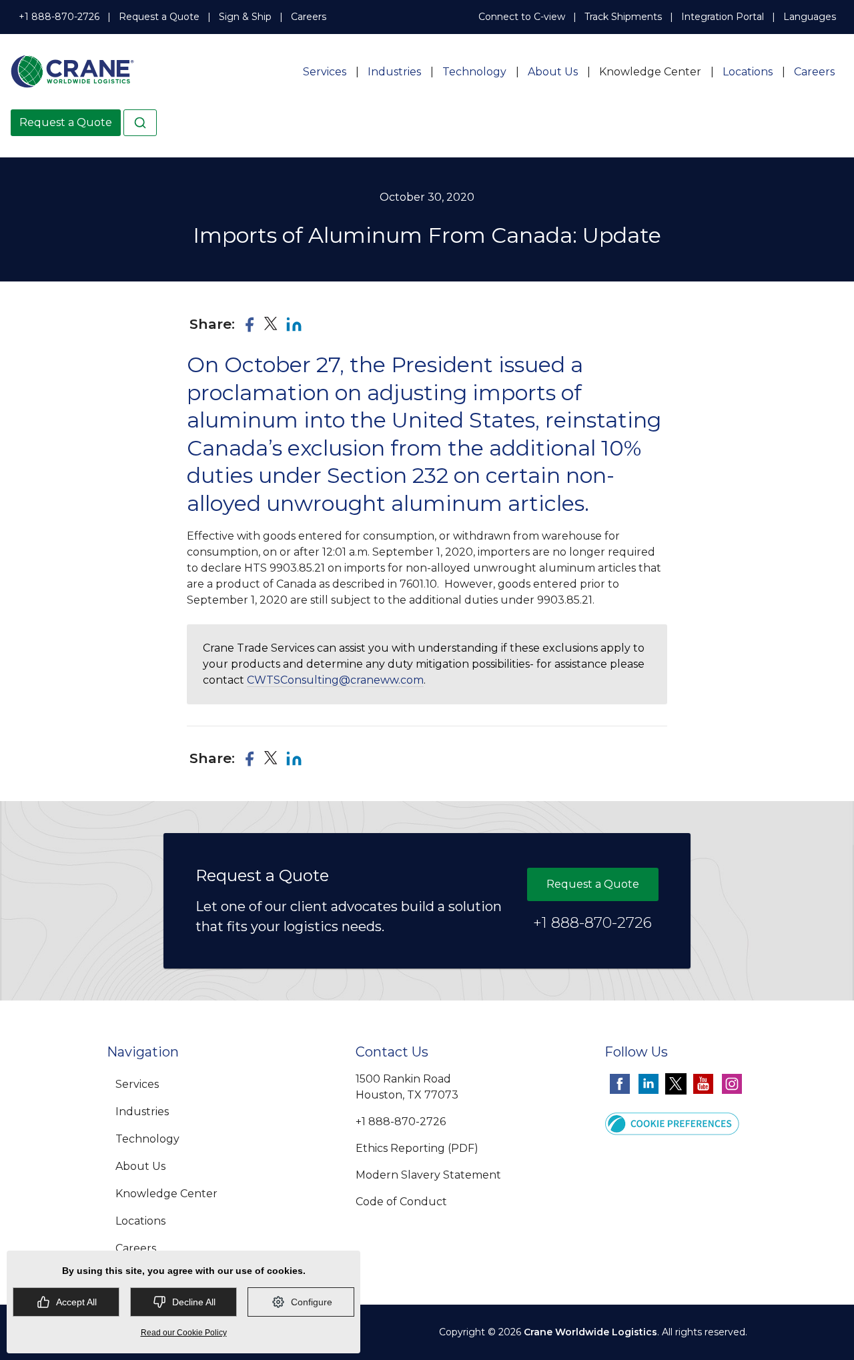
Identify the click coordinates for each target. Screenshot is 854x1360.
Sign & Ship (245, 17)
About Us (553, 71)
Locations (748, 71)
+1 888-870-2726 (59, 17)
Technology (474, 71)
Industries (394, 71)
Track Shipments (623, 17)
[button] (672, 1123)
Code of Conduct (401, 1201)
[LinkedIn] (648, 1083)
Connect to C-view (521, 17)
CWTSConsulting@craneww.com (335, 680)
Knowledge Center (650, 71)
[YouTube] (703, 1083)
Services (324, 71)
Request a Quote (159, 17)
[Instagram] (732, 1083)
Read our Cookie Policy (184, 1332)
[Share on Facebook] (249, 324)
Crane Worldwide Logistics (590, 1332)
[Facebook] (619, 1083)
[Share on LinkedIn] (294, 324)
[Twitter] (676, 1084)
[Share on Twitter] (272, 323)
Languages (809, 17)
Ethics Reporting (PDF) (417, 1148)
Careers (308, 17)
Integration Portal (722, 17)
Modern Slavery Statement (428, 1175)
